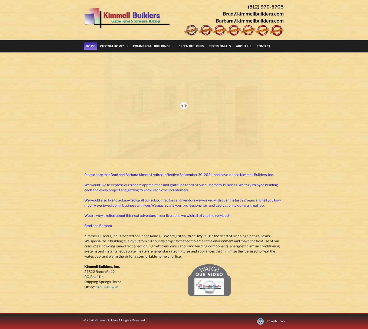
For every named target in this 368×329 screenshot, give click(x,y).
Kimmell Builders (106, 320)
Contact (263, 46)
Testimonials (220, 46)
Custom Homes (112, 46)
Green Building (191, 46)
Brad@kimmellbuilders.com (253, 14)
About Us (243, 46)
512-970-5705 (107, 287)
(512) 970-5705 (266, 7)
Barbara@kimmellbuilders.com (250, 21)
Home (90, 46)
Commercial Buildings (151, 46)
